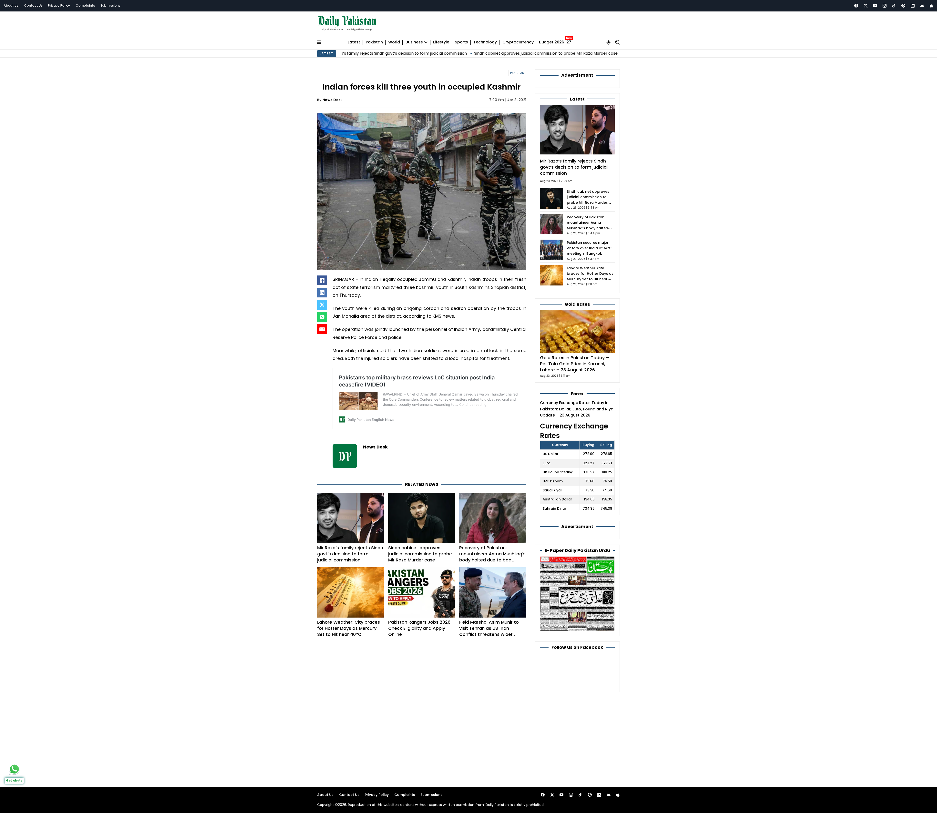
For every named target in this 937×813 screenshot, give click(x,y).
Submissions (110, 5)
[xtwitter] (866, 6)
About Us (11, 5)
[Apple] (931, 6)
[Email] (322, 329)
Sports (461, 42)
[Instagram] (884, 6)
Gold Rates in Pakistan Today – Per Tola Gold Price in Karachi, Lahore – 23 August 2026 (574, 364)
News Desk (333, 99)
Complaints (85, 5)
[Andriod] (922, 6)
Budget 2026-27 (555, 42)
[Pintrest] (903, 6)
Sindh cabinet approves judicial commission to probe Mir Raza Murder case (490, 53)
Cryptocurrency (518, 42)
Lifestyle (441, 42)
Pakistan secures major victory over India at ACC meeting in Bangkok (589, 248)
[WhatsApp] (322, 317)
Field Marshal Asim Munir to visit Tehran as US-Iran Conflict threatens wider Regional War (489, 631)
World (394, 42)
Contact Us (33, 5)
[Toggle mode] (608, 42)
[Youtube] (875, 6)
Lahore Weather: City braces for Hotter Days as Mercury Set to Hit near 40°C (348, 628)
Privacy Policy (59, 5)
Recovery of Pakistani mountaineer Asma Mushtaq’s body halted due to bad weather (492, 557)
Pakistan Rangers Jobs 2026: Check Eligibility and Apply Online (419, 628)
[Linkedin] (913, 6)
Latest (354, 42)
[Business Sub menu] (426, 42)
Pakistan (374, 42)
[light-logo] (348, 23)
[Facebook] (856, 6)
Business (414, 42)
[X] (322, 305)
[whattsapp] (14, 769)
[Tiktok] (894, 6)
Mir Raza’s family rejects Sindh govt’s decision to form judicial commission (350, 554)
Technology (485, 42)
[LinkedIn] (322, 292)
